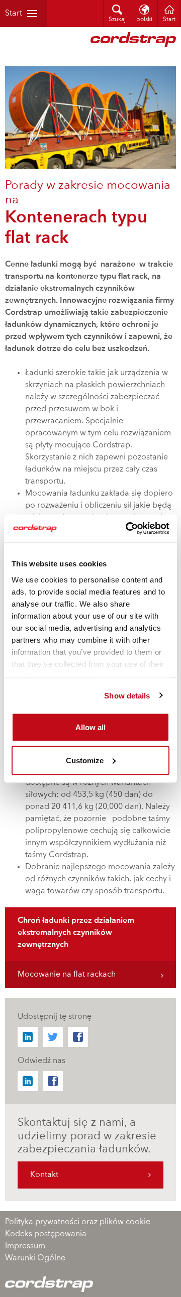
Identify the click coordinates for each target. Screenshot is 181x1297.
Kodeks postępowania (45, 1234)
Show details (127, 695)
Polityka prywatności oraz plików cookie (77, 1222)
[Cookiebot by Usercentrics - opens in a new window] (127, 528)
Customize (85, 760)
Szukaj (117, 20)
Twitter (53, 1037)
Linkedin (28, 1037)
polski (144, 20)
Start (13, 14)
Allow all (90, 727)
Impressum (25, 1246)
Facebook (78, 1037)
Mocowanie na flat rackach (67, 975)
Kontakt (44, 1175)
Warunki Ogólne (35, 1258)
